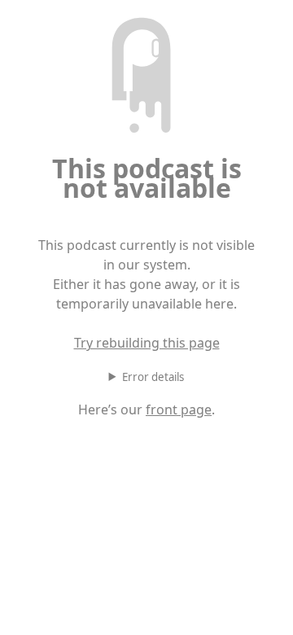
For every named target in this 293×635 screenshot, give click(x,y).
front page (179, 409)
